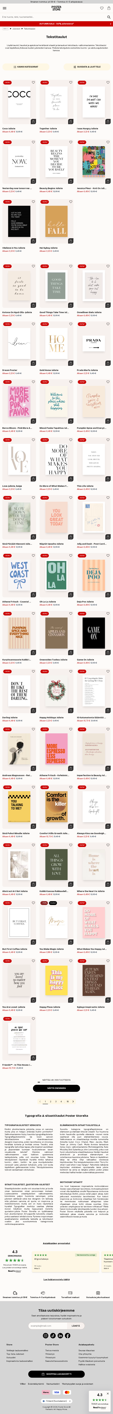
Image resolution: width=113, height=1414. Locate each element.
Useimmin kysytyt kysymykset (93, 1357)
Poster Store (63, 1407)
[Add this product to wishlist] (33, 82)
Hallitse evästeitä (87, 1364)
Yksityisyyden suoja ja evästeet (77, 1384)
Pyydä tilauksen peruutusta (92, 1361)
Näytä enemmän (56, 1088)
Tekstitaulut (29, 29)
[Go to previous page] (40, 1101)
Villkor (23, 1384)
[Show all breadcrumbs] (5, 28)
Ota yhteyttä (85, 1354)
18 (68, 1101)
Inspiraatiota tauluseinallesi (19, 1361)
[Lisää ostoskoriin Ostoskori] (33, 121)
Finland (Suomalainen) (56, 1401)
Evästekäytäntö (36, 1384)
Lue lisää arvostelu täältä (57, 1279)
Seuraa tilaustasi (87, 1350)
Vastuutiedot (53, 1384)
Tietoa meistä (52, 1350)
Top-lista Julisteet (15, 1354)
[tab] (101, 8)
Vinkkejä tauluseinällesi (17, 1350)
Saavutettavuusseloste (56, 1361)
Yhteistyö (50, 1354)
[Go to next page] (73, 1101)
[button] (100, 1401)
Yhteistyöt (50, 1357)
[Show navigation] (4, 8)
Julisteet (16, 29)
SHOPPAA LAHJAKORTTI (59, 1374)
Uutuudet (11, 1357)
